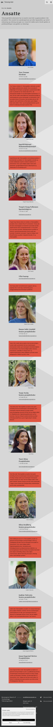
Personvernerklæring (30, 709)
